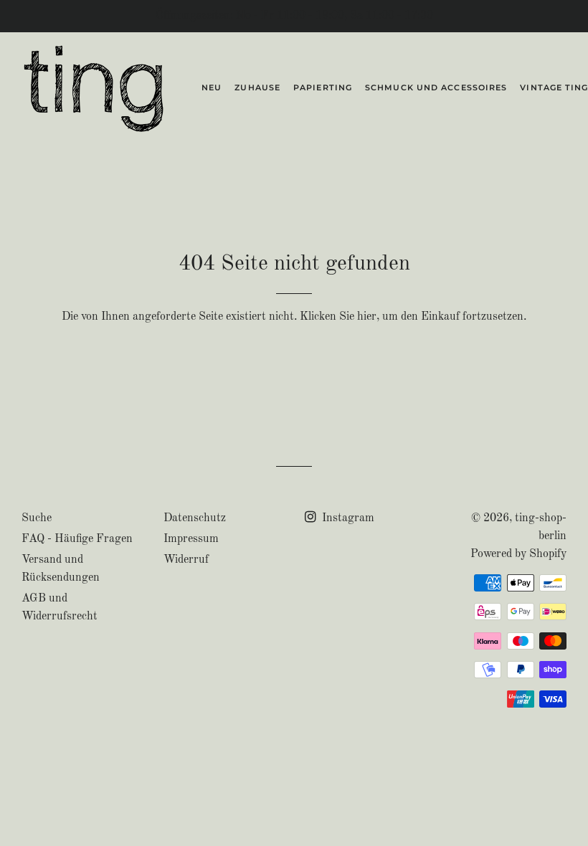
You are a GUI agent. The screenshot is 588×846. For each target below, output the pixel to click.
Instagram (346, 518)
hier (366, 317)
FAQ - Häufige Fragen (77, 539)
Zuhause (257, 87)
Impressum (191, 539)
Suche (37, 518)
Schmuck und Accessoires (436, 87)
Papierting (322, 87)
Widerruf (186, 560)
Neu (211, 87)
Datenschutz (194, 518)
